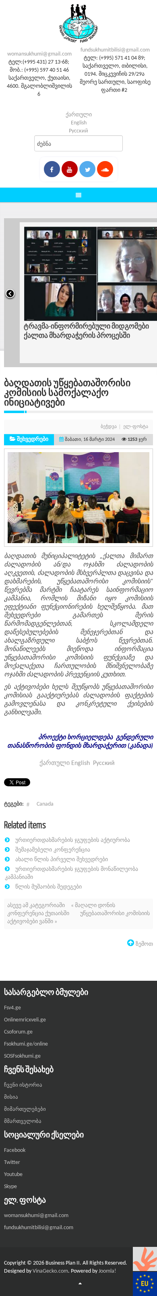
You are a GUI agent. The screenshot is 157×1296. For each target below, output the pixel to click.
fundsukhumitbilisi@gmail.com (115, 50)
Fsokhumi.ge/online (26, 1044)
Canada (45, 804)
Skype (10, 1187)
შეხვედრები (32, 439)
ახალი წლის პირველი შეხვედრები (61, 859)
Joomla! (107, 1271)
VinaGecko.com (50, 1271)
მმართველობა (22, 1121)
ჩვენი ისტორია (23, 1085)
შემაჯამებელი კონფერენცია (52, 849)
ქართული (79, 115)
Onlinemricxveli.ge (25, 1020)
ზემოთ (143, 944)
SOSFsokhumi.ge (22, 1056)
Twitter (12, 1163)
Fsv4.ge (12, 1008)
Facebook (14, 1150)
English (79, 123)
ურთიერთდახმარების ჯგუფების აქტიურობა (72, 840)
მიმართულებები (25, 1109)
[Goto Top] (80, 1284)
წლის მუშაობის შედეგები (48, 886)
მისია (11, 1097)
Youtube (13, 1175)
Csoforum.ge (18, 1032)
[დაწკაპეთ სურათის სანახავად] (78, 497)
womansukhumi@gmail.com (39, 54)
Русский (78, 131)
